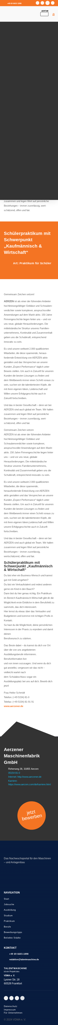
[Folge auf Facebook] (52, 3)
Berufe (7, 927)
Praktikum (9, 921)
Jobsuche (9, 904)
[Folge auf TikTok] (47, 3)
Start (6, 899)
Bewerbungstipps (13, 932)
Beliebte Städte (12, 938)
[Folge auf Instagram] (37, 3)
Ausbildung (10, 910)
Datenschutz (10, 1006)
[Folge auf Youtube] (42, 3)
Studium (8, 915)
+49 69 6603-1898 (14, 3)
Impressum (10, 1009)
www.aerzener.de (13, 706)
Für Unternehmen (13, 1013)
